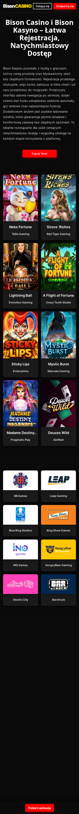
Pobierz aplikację (39, 808)
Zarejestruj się (65, 6)
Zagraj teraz (39, 153)
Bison (17, 6)
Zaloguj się (42, 6)
